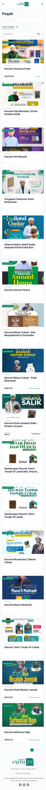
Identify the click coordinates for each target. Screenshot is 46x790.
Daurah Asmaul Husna (17, 290)
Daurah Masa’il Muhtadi (18, 604)
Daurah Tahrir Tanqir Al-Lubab (21, 647)
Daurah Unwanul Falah (17, 68)
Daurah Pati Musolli (15, 156)
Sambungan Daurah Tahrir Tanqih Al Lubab (19, 515)
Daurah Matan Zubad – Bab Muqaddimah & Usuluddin (20, 334)
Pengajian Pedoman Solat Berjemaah (19, 200)
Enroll (38, 76)
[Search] (42, 4)
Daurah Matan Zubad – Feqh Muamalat (20, 379)
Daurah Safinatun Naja (17, 732)
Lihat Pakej (36, 434)
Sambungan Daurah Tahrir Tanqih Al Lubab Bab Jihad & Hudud (20, 470)
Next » (42, 749)
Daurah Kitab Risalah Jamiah (20, 689)
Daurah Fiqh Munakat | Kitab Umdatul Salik (20, 113)
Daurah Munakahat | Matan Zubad (20, 561)
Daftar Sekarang (34, 388)
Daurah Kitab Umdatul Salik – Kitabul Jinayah (21, 425)
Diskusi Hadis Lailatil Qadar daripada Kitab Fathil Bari (20, 246)
